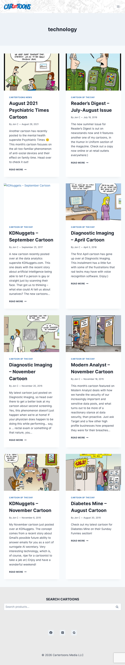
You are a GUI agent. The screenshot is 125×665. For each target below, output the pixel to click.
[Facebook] (51, 632)
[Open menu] (118, 6)
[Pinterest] (62, 632)
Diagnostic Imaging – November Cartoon (30, 371)
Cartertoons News (20, 97)
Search (118, 607)
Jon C (15, 124)
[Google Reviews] (74, 632)
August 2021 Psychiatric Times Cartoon (29, 110)
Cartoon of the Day (83, 97)
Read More (18, 169)
